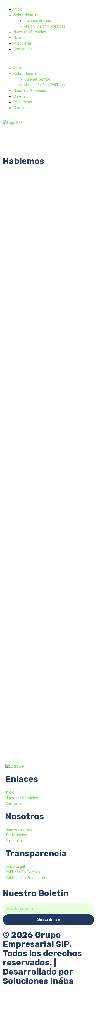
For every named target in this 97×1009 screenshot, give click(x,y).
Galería (19, 37)
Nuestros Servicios (29, 32)
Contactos (22, 49)
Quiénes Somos (37, 20)
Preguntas (22, 43)
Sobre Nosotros (26, 15)
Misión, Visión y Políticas (44, 26)
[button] (48, 58)
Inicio (17, 9)
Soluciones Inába (38, 981)
